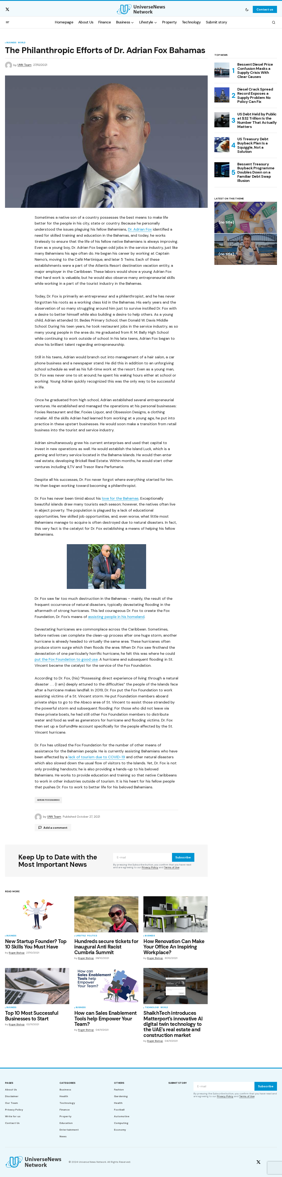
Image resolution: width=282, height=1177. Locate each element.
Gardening (121, 1096)
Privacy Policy (150, 867)
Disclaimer (12, 1096)
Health (63, 1096)
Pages (9, 1083)
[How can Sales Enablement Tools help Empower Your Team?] (106, 986)
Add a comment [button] (55, 828)
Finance (64, 1109)
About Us (11, 1089)
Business (11, 43)
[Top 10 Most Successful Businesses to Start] (37, 986)
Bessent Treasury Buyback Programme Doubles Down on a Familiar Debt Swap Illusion (255, 172)
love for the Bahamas (120, 498)
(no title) (226, 222)
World (21, 43)
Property (65, 1116)
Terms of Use (171, 867)
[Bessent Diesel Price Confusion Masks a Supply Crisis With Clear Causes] (221, 70)
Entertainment (69, 1129)
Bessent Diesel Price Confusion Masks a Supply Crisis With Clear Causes (255, 71)
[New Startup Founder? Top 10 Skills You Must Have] (37, 914)
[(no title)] (245, 217)
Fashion (119, 1089)
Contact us (265, 9)
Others (119, 1083)
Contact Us (12, 1123)
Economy (120, 1129)
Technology (152, 1008)
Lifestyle (81, 936)
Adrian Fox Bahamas (48, 800)
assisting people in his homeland (116, 616)
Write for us (12, 1116)
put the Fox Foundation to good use (66, 659)
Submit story (177, 1083)
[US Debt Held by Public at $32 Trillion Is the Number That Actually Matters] (221, 119)
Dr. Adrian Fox (140, 229)
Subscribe (183, 857)
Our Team (11, 1103)
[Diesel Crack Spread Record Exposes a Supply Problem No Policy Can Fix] (221, 94)
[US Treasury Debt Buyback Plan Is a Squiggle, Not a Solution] (221, 144)
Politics (92, 936)
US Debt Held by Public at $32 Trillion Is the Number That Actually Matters (257, 120)
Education (66, 1123)
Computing (121, 1123)
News (63, 1136)
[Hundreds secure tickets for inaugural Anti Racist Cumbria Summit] (106, 914)
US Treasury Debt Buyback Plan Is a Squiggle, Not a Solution (252, 145)
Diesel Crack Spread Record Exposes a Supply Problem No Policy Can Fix (255, 95)
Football (119, 1109)
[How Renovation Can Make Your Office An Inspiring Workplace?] (175, 914)
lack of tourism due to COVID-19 (96, 757)
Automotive (121, 1116)
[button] (247, 9)
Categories (67, 1083)
